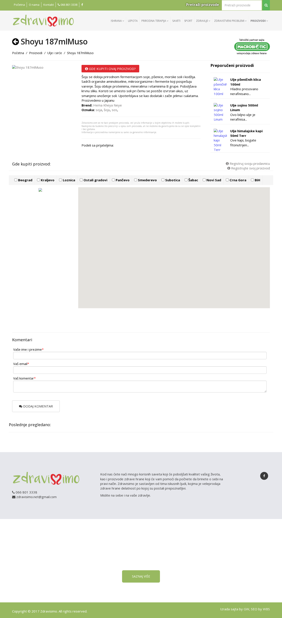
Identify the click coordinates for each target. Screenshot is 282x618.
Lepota (133, 21)
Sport (188, 21)
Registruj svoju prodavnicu (249, 163)
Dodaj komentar (37, 406)
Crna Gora (237, 180)
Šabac (192, 180)
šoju (107, 110)
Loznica (68, 180)
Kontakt (48, 5)
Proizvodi (258, 21)
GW (246, 609)
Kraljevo (47, 180)
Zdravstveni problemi (229, 21)
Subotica (172, 180)
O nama (34, 5)
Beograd (24, 180)
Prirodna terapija (154, 21)
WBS (266, 609)
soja (99, 110)
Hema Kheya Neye (107, 105)
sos (114, 110)
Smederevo (147, 180)
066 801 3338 (68, 5)
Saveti (176, 21)
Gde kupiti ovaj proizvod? (112, 68)
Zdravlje (202, 21)
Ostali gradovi (95, 180)
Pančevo (122, 180)
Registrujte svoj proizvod (250, 168)
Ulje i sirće (54, 53)
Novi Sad (213, 180)
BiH (257, 180)
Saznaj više (141, 576)
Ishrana (116, 21)
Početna (19, 5)
